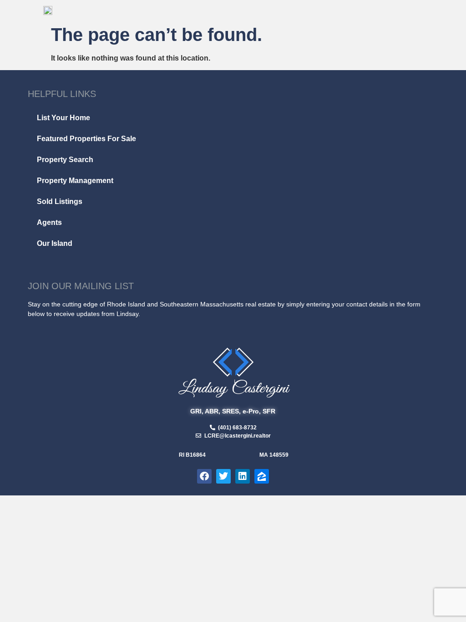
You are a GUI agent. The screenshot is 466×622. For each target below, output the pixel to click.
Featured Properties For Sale (86, 139)
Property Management (75, 180)
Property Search (65, 159)
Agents (49, 222)
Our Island (54, 243)
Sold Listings (59, 201)
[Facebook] (204, 476)
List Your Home (63, 118)
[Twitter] (223, 476)
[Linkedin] (242, 476)
